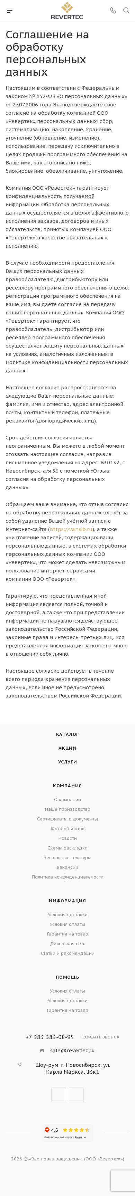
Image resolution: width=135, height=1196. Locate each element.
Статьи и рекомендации (67, 953)
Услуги (67, 762)
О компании (67, 800)
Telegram (58, 1095)
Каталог (67, 734)
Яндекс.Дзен (76, 1095)
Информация (67, 901)
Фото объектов (67, 829)
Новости (67, 838)
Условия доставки (68, 915)
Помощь (67, 977)
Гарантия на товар (67, 934)
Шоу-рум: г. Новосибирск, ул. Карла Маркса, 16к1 (72, 1068)
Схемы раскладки (67, 848)
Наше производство (67, 809)
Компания (67, 786)
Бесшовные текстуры (67, 858)
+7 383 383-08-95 (50, 1037)
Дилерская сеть (68, 944)
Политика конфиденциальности (68, 877)
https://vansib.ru (71, 529)
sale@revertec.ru (72, 1050)
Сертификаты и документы (67, 819)
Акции (67, 748)
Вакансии (67, 867)
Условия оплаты (67, 924)
